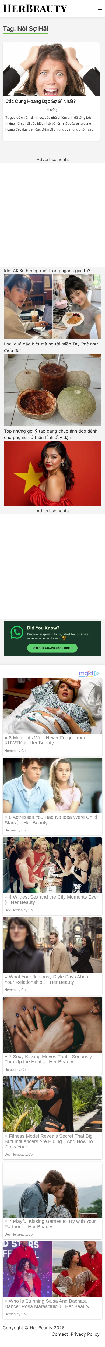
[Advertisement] (52, 215)
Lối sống (51, 110)
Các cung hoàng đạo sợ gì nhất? (40, 101)
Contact (60, 1334)
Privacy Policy (85, 1334)
